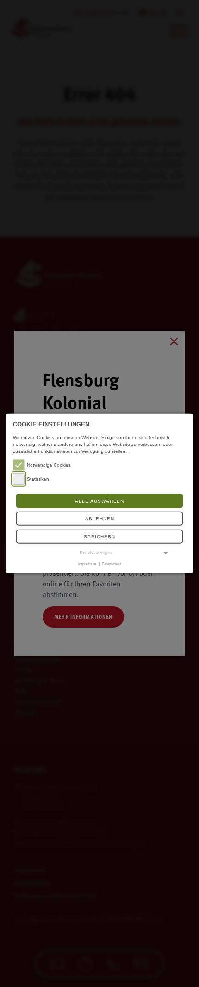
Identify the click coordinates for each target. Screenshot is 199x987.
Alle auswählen (99, 501)
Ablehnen (99, 518)
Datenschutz (111, 563)
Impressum (87, 563)
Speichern (99, 536)
